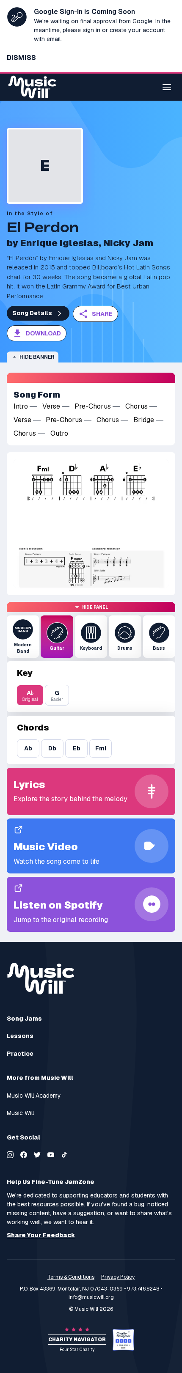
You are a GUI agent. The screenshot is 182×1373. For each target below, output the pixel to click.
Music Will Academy (34, 1095)
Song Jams (24, 1018)
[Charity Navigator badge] (123, 1340)
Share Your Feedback (41, 1235)
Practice (20, 1053)
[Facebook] (23, 1154)
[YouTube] (50, 1154)
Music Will (20, 1113)
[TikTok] (64, 1154)
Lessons (20, 1036)
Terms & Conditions (70, 1277)
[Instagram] (10, 1154)
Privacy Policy (118, 1277)
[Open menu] (166, 87)
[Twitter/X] (37, 1154)
